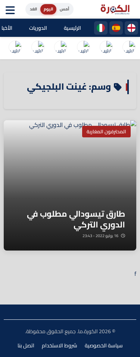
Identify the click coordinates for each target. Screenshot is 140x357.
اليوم (48, 9)
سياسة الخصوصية (104, 345)
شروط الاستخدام (59, 345)
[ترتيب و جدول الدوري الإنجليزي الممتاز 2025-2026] (38, 48)
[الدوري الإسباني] (116, 28)
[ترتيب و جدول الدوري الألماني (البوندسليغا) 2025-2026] (15, 48)
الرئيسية (72, 28)
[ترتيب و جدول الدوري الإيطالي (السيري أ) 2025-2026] (83, 48)
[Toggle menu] (11, 9)
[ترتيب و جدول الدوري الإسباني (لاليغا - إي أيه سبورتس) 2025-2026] (106, 48)
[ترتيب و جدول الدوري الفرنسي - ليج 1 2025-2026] (60, 48)
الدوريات (38, 28)
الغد (33, 9)
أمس (64, 9)
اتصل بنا (26, 345)
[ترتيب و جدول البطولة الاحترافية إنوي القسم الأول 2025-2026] (129, 48)
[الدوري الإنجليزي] (131, 28)
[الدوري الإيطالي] (101, 28)
